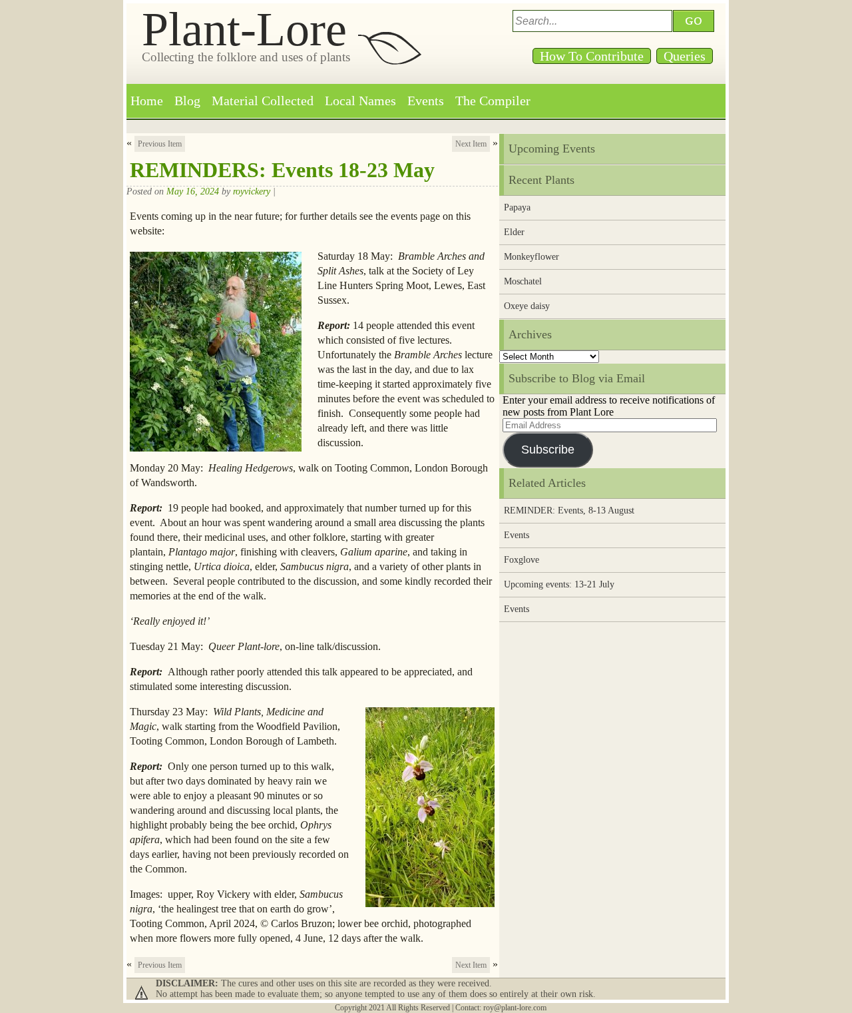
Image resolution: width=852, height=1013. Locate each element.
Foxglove (521, 560)
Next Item (471, 144)
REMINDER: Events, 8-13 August (569, 510)
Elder (514, 232)
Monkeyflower (531, 257)
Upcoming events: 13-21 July (559, 584)
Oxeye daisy (527, 306)
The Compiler (493, 100)
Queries (685, 56)
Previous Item (160, 144)
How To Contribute (592, 56)
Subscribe (547, 449)
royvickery (251, 191)
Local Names (360, 100)
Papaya (517, 207)
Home (146, 100)
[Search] (696, 21)
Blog (187, 100)
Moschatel (523, 281)
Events (425, 100)
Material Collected (263, 100)
